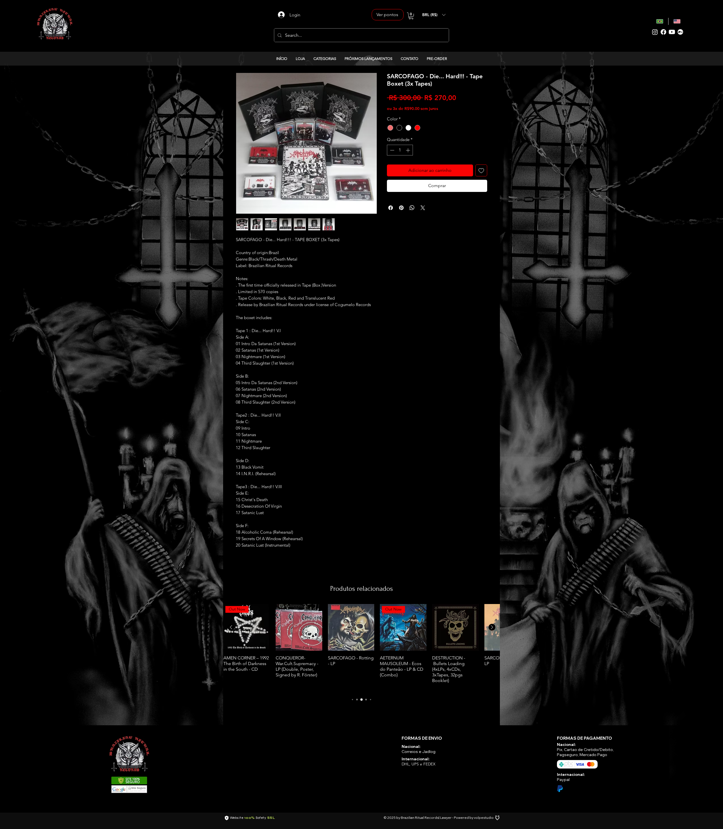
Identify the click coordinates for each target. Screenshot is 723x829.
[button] (411, 15)
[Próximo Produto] (492, 627)
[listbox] (434, 14)
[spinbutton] (400, 150)
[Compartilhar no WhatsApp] (412, 207)
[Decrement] (391, 150)
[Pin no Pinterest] (401, 207)
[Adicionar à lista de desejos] (481, 170)
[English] (677, 21)
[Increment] (408, 150)
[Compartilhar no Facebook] (390, 207)
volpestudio (484, 817)
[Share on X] (422, 207)
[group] (361, 648)
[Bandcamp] (680, 32)
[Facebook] (663, 32)
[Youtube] (672, 32)
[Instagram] (655, 32)
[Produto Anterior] (231, 627)
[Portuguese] (659, 21)
